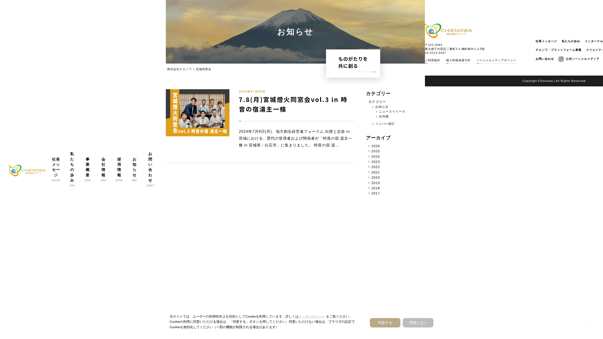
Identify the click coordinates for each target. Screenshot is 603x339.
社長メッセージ (546, 41)
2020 (375, 177)
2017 (375, 193)
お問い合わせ (545, 59)
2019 (375, 183)
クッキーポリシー (312, 316)
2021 (375, 172)
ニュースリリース (392, 111)
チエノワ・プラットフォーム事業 (559, 50)
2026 (375, 146)
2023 (375, 162)
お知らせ (381, 107)
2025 (375, 151)
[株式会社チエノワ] (27, 171)
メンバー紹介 (385, 123)
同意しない (418, 323)
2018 (375, 188)
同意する (385, 323)
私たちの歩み (571, 41)
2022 (375, 167)
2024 (375, 156)
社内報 (384, 116)
